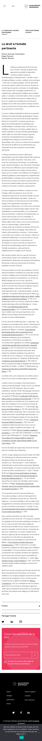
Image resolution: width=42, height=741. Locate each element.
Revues (9, 703)
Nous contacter (29, 700)
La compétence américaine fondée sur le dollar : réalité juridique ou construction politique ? (21, 296)
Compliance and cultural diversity (14, 361)
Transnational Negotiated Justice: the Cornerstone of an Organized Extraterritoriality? (18, 332)
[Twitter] (3, 622)
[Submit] (35, 655)
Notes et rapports (30, 692)
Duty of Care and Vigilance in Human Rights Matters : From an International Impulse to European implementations (19, 475)
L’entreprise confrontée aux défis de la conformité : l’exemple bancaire (20, 345)
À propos (27, 695)
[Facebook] (21, 713)
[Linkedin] (12, 622)
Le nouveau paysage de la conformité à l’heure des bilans (20, 368)
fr (13, 6)
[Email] (20, 622)
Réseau (9, 692)
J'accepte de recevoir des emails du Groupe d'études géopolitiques (20, 663)
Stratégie (9, 695)
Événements (10, 699)
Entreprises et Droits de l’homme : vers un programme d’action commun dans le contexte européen (21, 486)
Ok (22, 737)
